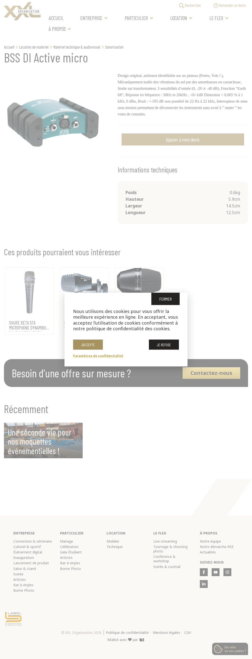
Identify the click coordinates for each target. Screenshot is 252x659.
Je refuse (164, 344)
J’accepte (88, 344)
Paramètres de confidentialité (98, 355)
